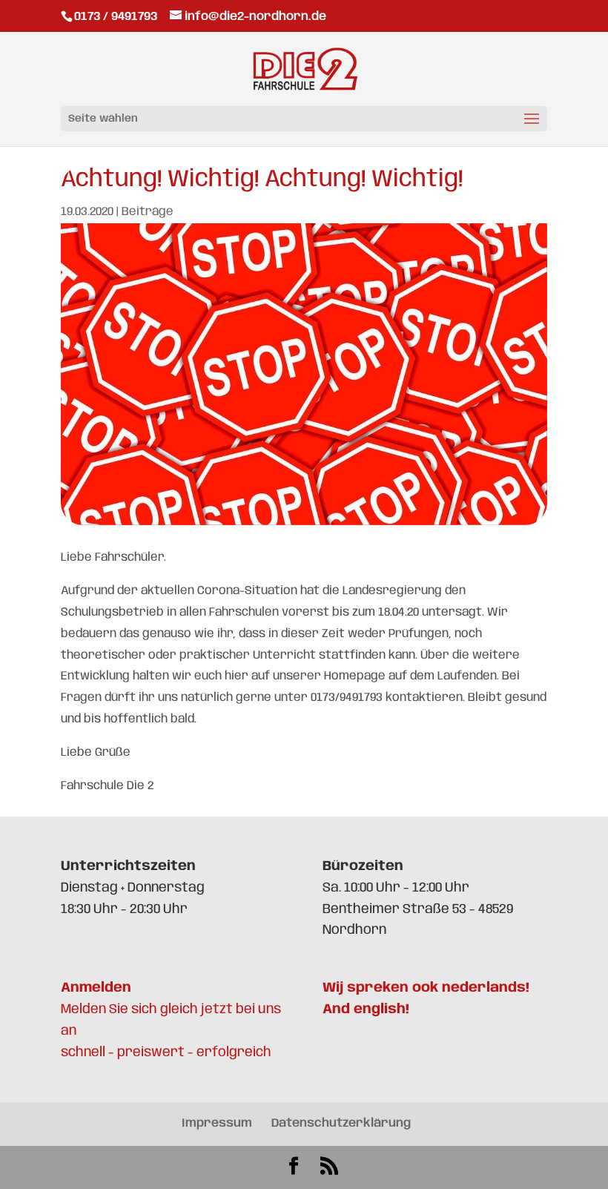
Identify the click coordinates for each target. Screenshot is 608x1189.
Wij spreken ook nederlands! (426, 988)
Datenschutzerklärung (341, 1123)
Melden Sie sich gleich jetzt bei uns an (171, 1009)
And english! (366, 1009)
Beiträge (148, 211)
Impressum (217, 1123)
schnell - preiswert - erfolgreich (166, 1052)
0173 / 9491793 (117, 16)
